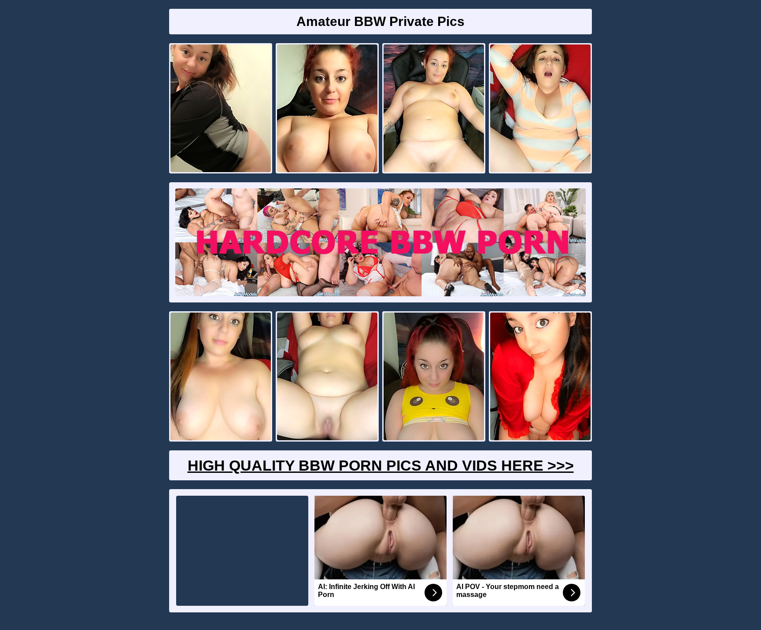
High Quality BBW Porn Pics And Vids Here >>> (381, 465)
